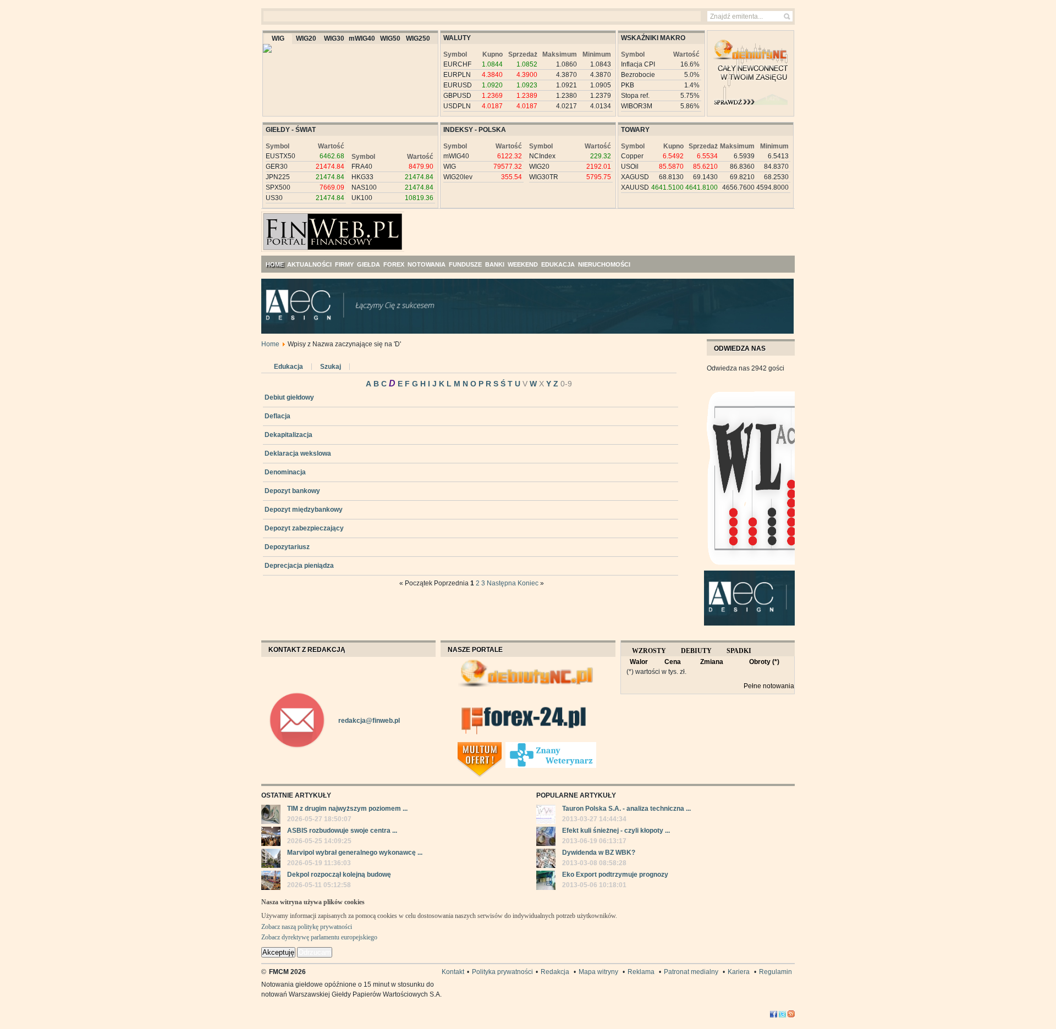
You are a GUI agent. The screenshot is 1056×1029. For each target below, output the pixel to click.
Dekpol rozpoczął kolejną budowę (339, 874)
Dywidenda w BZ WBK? (598, 852)
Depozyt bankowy (292, 491)
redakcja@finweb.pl (369, 720)
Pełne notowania (769, 686)
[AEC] (536, 331)
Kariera (739, 972)
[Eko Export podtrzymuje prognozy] (546, 882)
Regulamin (775, 972)
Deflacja (277, 416)
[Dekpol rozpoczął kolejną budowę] (270, 882)
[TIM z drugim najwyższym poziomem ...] (270, 816)
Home (270, 344)
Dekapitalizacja (288, 435)
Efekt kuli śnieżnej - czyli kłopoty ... (616, 830)
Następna (501, 583)
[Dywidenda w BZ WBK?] (546, 860)
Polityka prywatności (502, 972)
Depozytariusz (287, 547)
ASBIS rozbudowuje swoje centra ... (342, 830)
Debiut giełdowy (289, 397)
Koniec (528, 583)
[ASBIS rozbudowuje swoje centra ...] (270, 838)
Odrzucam (314, 952)
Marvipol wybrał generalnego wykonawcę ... (354, 852)
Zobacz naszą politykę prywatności (306, 927)
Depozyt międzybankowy (304, 509)
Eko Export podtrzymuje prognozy (615, 874)
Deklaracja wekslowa (298, 453)
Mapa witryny (598, 972)
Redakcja (555, 972)
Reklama (641, 972)
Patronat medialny (691, 972)
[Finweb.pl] (293, 227)
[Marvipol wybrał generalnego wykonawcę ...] (270, 860)
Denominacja (285, 472)
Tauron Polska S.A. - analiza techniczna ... (626, 808)
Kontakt (453, 972)
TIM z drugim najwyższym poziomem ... (347, 808)
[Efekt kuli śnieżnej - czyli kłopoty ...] (546, 838)
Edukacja (288, 366)
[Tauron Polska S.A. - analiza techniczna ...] (546, 816)
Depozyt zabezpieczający (304, 528)
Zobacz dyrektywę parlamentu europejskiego (319, 937)
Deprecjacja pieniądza (299, 565)
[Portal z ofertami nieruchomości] (502, 746)
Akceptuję (278, 952)
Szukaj (330, 366)
